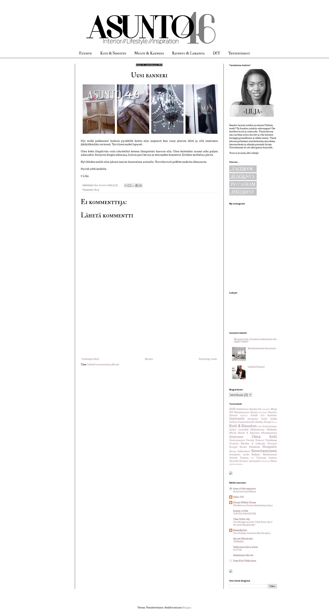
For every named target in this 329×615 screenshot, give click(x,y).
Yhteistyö (265, 461)
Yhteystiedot (239, 53)
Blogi (96, 190)
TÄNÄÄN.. (238, 541)
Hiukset (244, 415)
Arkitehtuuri (242, 409)
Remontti (272, 443)
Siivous (232, 451)
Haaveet (233, 415)
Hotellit (254, 415)
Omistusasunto (237, 440)
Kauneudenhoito (246, 422)
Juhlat (273, 418)
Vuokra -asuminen (249, 460)
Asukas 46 (255, 409)
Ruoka (243, 446)
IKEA (262, 415)
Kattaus (233, 422)
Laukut (232, 429)
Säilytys (256, 454)
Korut (274, 422)
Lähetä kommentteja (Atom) (103, 364)
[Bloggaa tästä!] (130, 185)
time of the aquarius (244, 488)
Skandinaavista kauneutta (262, 348)
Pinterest (259, 440)
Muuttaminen (269, 432)
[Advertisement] (149, 329)
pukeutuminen (236, 464)
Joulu (264, 418)
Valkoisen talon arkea (245, 547)
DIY (216, 53)
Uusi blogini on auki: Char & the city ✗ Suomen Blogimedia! (253, 523)
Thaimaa (244, 458)
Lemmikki (243, 429)
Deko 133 (238, 496)
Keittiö (259, 421)
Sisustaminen (264, 451)
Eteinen (254, 412)
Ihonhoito (272, 415)
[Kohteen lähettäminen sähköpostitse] (126, 185)
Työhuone (261, 458)
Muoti (232, 432)
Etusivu (85, 53)
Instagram (253, 419)
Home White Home (244, 502)
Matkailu (272, 429)
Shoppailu (269, 446)
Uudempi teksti (90, 358)
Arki (232, 409)
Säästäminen (270, 454)
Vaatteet (272, 458)
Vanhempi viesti (208, 358)
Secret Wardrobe (243, 538)
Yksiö (274, 460)
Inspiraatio (236, 418)
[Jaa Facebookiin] (137, 185)
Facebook (263, 412)
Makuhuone (257, 429)
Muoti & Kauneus (149, 53)
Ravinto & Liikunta (188, 53)
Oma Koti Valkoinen (244, 560)
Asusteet (266, 409)
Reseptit (233, 447)
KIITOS (237, 550)
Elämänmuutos (242, 412)
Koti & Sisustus (113, 53)
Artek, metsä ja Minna (244, 491)
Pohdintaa (271, 440)
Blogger (186, 607)
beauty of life (240, 510)
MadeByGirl (240, 530)
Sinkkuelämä (243, 451)
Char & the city (241, 519)
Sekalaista (254, 446)
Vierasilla (234, 461)
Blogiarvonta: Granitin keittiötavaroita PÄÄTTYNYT (255, 340)
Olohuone (236, 437)
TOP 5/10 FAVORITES (244, 513)
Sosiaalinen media (239, 454)
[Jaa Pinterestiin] (140, 185)
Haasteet (272, 412)
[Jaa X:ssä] (133, 185)
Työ (252, 458)
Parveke (250, 440)
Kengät (267, 422)
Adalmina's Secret (243, 555)
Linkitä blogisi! (256, 366)
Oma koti (264, 436)
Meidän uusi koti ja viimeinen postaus (253, 505)
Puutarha (234, 443)
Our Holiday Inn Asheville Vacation (251, 533)
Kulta (260, 426)
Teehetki (233, 458)
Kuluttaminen (270, 426)
